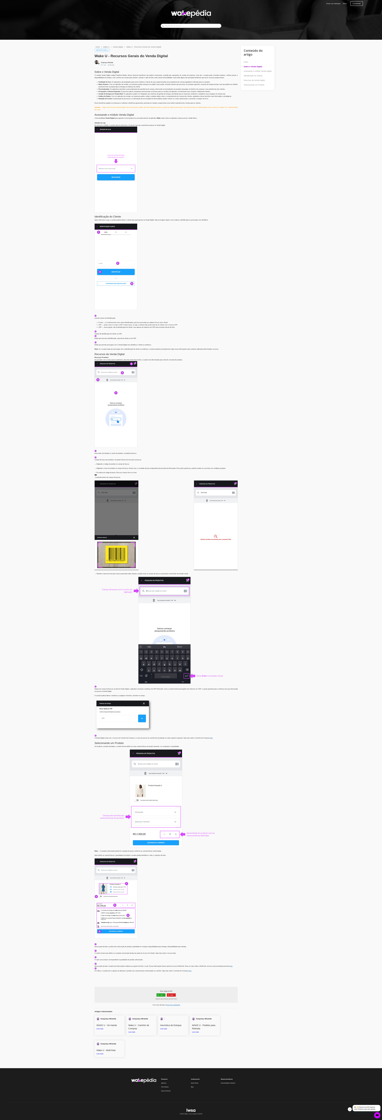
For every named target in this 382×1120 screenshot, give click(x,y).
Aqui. (231, 966)
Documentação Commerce (228, 1083)
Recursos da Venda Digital (254, 80)
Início (98, 47)
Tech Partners (165, 1087)
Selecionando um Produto (254, 85)
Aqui (211, 738)
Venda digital (118, 47)
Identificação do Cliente (253, 76)
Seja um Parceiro (166, 1091)
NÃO (172, 995)
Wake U (106, 47)
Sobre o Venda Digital (253, 67)
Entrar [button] (345, 3)
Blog (192, 1087)
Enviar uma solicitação (333, 3)
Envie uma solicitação (173, 1005)
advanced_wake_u (102, 50)
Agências (163, 1083)
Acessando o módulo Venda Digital (257, 71)
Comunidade (357, 3)
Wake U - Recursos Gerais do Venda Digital (143, 47)
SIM (161, 995)
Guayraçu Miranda (107, 62)
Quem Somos (194, 1083)
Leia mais (99, 1029)
